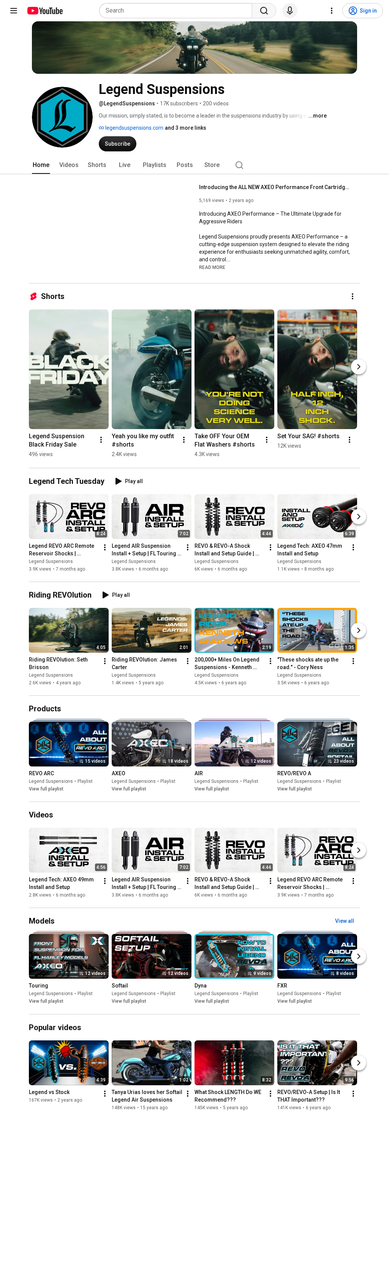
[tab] (41, 165)
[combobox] (178, 10)
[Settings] (331, 10)
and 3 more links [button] (185, 128)
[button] (212, 267)
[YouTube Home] (44, 10)
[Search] (264, 10)
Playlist (85, 781)
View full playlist (46, 789)
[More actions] (352, 296)
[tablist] (194, 165)
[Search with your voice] (289, 10)
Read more (212, 267)
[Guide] (13, 10)
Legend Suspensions (51, 561)
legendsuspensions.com (133, 128)
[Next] (358, 366)
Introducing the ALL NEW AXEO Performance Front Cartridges (275, 187)
